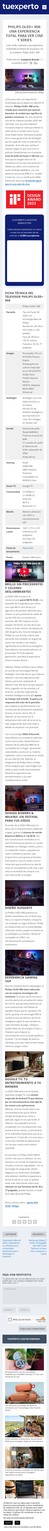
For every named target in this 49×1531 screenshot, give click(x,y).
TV (31, 63)
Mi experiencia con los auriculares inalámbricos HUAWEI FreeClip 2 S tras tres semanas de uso (24, 1374)
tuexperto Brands (30, 59)
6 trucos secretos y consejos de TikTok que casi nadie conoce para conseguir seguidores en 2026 (24, 1472)
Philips (15, 1206)
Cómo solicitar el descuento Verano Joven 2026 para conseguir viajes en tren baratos (24, 1440)
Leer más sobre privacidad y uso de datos (22, 1526)
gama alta (32, 1202)
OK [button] (17, 1522)
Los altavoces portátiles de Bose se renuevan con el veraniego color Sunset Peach (22, 1407)
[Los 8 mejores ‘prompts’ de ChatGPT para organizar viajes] (24, 1491)
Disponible (28, 548)
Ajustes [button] (8, 1522)
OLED (8, 1206)
